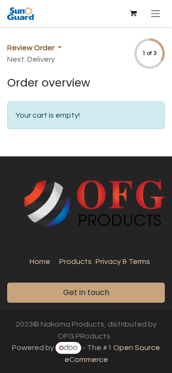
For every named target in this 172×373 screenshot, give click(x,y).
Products (75, 261)
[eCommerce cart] (133, 13)
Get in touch (86, 292)
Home (40, 261)
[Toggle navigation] (155, 13)
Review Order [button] (31, 48)
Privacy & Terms (123, 261)
